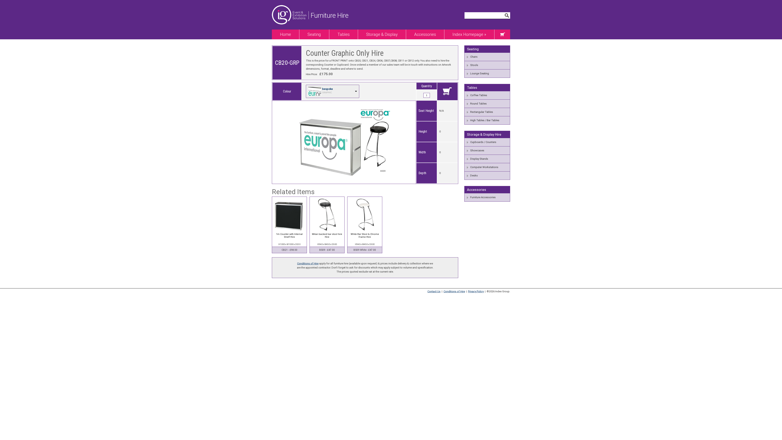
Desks (474, 175)
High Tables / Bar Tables (484, 120)
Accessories (425, 34)
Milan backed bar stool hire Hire (327, 235)
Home (285, 34)
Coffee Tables (478, 95)
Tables (343, 34)
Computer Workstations (484, 167)
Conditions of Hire (308, 263)
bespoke (327, 88)
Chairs (474, 56)
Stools (474, 65)
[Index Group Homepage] (290, 28)
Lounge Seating (479, 73)
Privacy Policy (476, 291)
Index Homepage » (469, 34)
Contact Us (433, 291)
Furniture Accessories (483, 197)
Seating (314, 34)
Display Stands (479, 158)
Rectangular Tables (481, 111)
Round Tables (478, 103)
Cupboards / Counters (483, 142)
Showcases (477, 150)
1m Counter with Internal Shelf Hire (289, 235)
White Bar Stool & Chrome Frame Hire (365, 235)
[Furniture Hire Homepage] (328, 28)
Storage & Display (382, 34)
